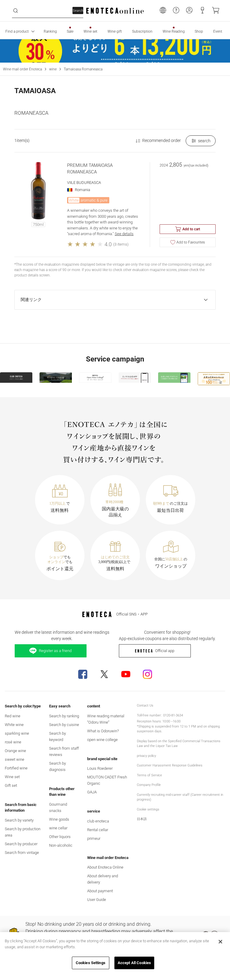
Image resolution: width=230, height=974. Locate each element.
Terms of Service (149, 775)
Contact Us (145, 705)
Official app (164, 650)
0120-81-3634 (173, 715)
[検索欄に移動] (15, 10)
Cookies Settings (90, 963)
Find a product (17, 31)
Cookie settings (148, 809)
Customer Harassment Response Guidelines (169, 765)
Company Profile (149, 785)
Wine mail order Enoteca (22, 69)
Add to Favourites (190, 242)
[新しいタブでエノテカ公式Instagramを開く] (147, 674)
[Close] (220, 941)
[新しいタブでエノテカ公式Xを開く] (104, 674)
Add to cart (191, 229)
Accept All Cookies (134, 963)
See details (124, 234)
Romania (82, 189)
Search (78, 11)
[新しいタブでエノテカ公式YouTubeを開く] (126, 674)
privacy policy (146, 756)
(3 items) (120, 244)
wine (53, 69)
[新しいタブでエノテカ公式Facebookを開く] (82, 674)
